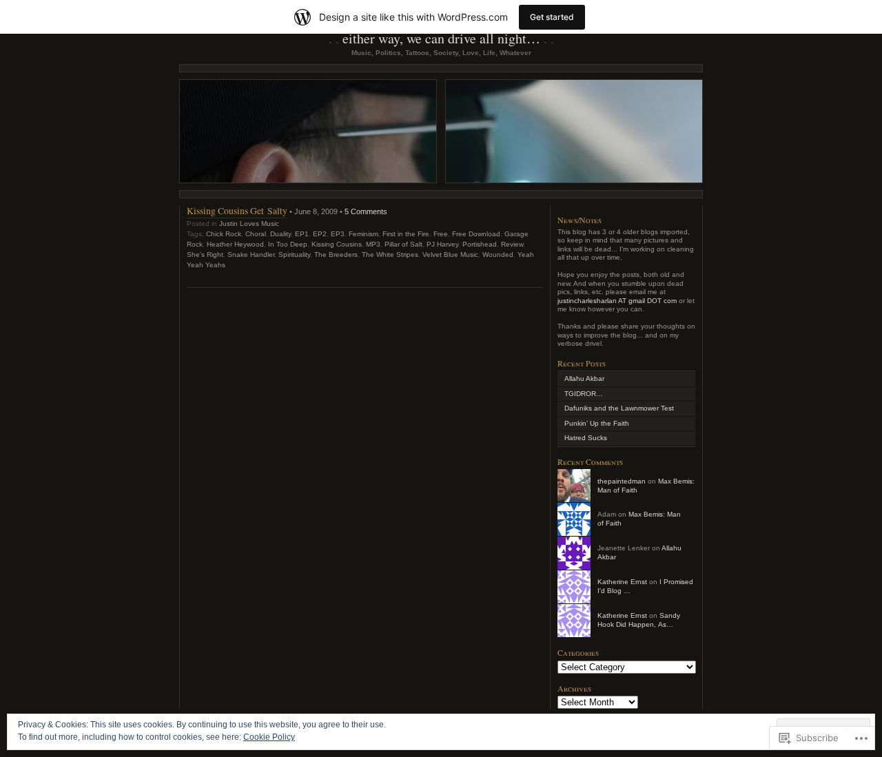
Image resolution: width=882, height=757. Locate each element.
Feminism (363, 234)
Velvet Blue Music (450, 254)
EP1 (302, 234)
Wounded (497, 254)
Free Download (476, 234)
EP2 (320, 234)
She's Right (205, 254)
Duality (280, 234)
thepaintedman (621, 481)
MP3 (373, 244)
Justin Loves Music (249, 223)
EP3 (338, 234)
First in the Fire (405, 234)
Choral (255, 234)
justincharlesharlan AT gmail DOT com (617, 300)
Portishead (479, 244)
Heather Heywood (235, 244)
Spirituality (294, 254)
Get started (552, 17)
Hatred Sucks (585, 438)
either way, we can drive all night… (441, 38)
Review (512, 244)
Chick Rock (223, 234)
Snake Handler (250, 254)
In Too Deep (287, 244)
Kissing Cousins (336, 244)
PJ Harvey (442, 244)
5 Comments (366, 211)
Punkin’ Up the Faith (596, 423)
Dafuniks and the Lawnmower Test (619, 408)
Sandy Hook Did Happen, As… (638, 620)
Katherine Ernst (622, 581)
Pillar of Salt (403, 244)
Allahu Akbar (584, 378)
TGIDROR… (583, 393)
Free (440, 234)
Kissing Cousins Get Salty (237, 210)
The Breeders (336, 254)
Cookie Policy (269, 737)
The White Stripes (390, 254)
